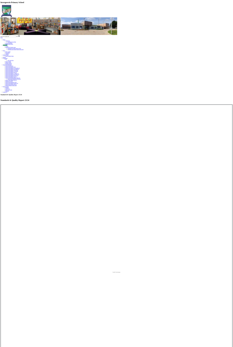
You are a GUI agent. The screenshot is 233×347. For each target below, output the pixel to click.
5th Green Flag (11, 60)
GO (17, 36)
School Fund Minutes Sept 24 (11, 72)
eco (6, 59)
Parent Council (6, 86)
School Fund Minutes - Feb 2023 (11, 71)
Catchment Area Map (12, 41)
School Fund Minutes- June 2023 (11, 70)
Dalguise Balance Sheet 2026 (11, 85)
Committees (5, 58)
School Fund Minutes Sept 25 (11, 80)
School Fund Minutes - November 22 (12, 68)
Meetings (7, 91)
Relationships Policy (9, 44)
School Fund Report (9, 65)
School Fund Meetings (7, 64)
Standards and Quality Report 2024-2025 (16, 49)
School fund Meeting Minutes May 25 (12, 77)
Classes (6, 46)
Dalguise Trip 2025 (9, 81)
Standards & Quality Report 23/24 (14, 48)
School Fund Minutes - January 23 (12, 73)
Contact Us (7, 88)
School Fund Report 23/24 (10, 67)
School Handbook (8, 43)
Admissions (7, 40)
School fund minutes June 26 (10, 84)
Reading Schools (8, 63)
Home (4, 39)
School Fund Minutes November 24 (12, 74)
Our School (5, 45)
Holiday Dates (5, 55)
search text (2, 36)
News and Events (8, 89)
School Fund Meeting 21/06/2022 (14, 79)
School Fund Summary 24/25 (11, 82)
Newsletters (7, 52)
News (4, 50)
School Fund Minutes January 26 (11, 83)
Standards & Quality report (10, 47)
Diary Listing (7, 51)
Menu (1, 37)
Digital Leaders (8, 62)
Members (7, 87)
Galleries (7, 53)
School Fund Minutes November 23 (12, 69)
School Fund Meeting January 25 (11, 75)
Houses (4, 57)
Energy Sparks (8, 61)
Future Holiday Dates (9, 56)
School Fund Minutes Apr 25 (11, 76)
